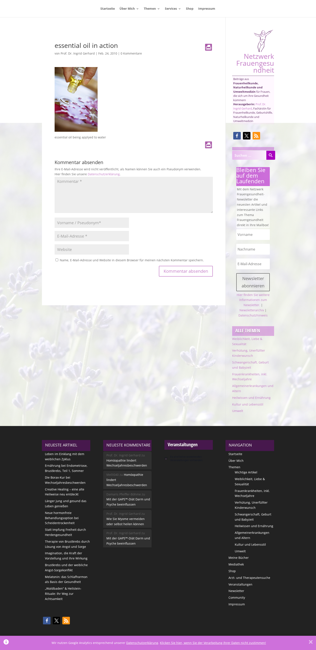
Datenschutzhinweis (253, 315)
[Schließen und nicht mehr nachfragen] (311, 643)
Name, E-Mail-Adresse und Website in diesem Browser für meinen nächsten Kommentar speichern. (132, 260)
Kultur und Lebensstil (247, 404)
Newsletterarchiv (251, 310)
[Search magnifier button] (270, 155)
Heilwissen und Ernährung (251, 398)
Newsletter (236, 591)
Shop (189, 9)
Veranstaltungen (240, 584)
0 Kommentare (131, 53)
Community (237, 597)
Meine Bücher (239, 558)
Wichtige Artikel (246, 472)
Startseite (107, 9)
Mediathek (236, 564)
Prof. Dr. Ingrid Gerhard (78, 53)
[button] (237, 135)
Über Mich (127, 9)
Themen (150, 9)
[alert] (188, 458)
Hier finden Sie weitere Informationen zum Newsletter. (253, 300)
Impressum (206, 9)
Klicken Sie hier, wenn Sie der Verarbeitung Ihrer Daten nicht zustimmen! (213, 643)
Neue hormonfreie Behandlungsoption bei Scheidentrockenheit (62, 518)
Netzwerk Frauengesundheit (255, 63)
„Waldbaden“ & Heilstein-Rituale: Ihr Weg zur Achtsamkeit (63, 593)
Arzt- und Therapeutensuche (249, 578)
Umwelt (237, 411)
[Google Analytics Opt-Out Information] (6, 643)
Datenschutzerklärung (104, 174)
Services (171, 9)
